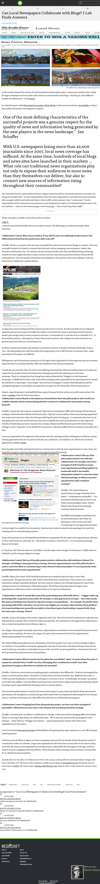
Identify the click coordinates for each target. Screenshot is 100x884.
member (11, 395)
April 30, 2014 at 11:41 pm (10, 827)
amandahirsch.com (70, 762)
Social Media (6, 856)
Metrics (4, 850)
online (23, 442)
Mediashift (20, 3)
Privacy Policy (43, 881)
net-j (41, 785)
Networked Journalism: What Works (39, 105)
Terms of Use (54, 881)
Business (4, 859)
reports (32, 98)
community (25, 785)
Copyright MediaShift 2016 (47, 883)
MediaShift (11, 846)
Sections (3, 3)
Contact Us (23, 853)
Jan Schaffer (84, 105)
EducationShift (7, 853)
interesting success (26, 730)
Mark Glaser (92, 869)
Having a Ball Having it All (46, 765)
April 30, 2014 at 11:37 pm (10, 808)
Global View (5, 861)
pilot (78, 785)
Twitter (16, 765)
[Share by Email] (88, 8)
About (22, 850)
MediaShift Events (25, 859)
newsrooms (69, 785)
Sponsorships (24, 856)
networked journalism (54, 785)
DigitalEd (23, 861)
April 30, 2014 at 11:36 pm (10, 798)
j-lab (34, 785)
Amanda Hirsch (10, 23)
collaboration (13, 785)
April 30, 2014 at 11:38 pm (10, 818)
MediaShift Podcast (26, 864)
